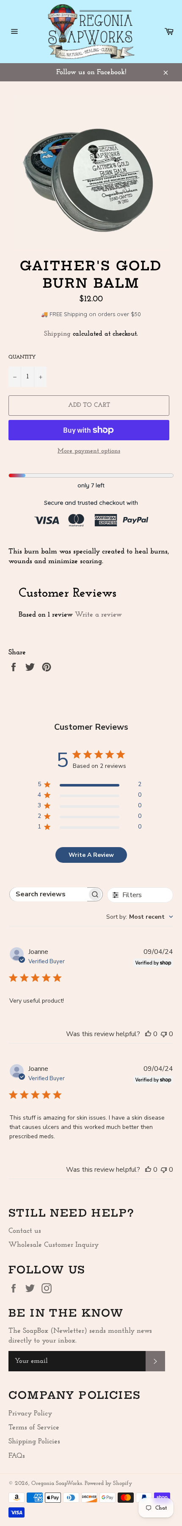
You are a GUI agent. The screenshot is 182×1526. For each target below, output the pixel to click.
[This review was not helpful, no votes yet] (164, 1034)
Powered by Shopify (108, 1483)
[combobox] (139, 917)
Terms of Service (33, 1427)
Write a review (98, 614)
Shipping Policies (34, 1441)
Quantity (22, 357)
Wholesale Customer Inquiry (53, 1244)
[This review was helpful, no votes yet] (148, 1034)
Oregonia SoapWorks (56, 1483)
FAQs (16, 1455)
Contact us (24, 1230)
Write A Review (91, 855)
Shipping (57, 334)
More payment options (89, 451)
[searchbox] (48, 894)
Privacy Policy (30, 1413)
